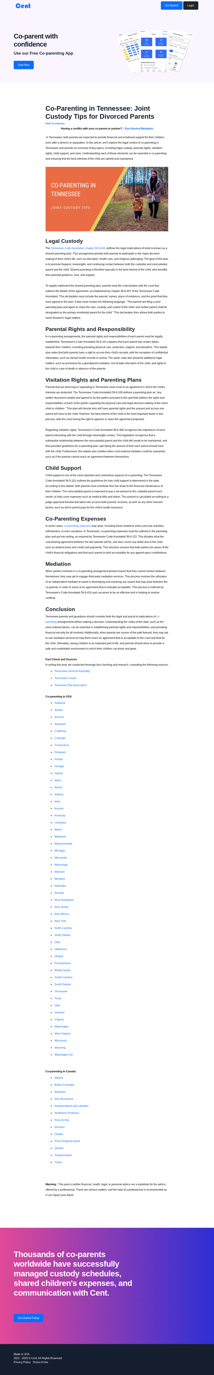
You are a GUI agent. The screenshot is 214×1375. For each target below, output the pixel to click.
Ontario (59, 1134)
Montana (60, 878)
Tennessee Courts (65, 678)
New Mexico (62, 914)
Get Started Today (28, 1318)
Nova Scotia (62, 1120)
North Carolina (63, 928)
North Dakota (62, 935)
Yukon (58, 1162)
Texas (58, 998)
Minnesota (61, 857)
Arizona (59, 717)
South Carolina (63, 977)
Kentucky (60, 815)
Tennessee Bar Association (71, 685)
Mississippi (61, 864)
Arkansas (60, 724)
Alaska (59, 710)
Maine (58, 829)
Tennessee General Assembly (72, 671)
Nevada (59, 892)
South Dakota (63, 984)
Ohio (57, 942)
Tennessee (61, 991)
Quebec (59, 1148)
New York (60, 921)
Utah (57, 1005)
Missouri (60, 871)
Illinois (58, 787)
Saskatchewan (63, 1155)
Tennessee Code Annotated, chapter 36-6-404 (78, 248)
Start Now (24, 64)
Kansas (59, 808)
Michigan (60, 850)
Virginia (59, 1019)
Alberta (59, 1077)
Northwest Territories (67, 1113)
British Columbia (64, 1084)
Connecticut (62, 745)
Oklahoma (61, 949)
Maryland (60, 836)
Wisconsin (61, 1040)
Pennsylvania (63, 963)
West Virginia (62, 1033)
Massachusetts (63, 843)
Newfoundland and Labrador (71, 1105)
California (60, 731)
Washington (62, 1026)
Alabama (60, 702)
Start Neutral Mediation (138, 128)
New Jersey (62, 907)
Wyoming (60, 1047)
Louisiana (60, 822)
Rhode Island (62, 970)
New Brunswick (64, 1098)
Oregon (59, 956)
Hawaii (59, 773)
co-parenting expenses (77, 525)
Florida (59, 759)
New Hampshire (64, 899)
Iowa (57, 801)
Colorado (60, 738)
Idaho (58, 780)
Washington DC (64, 1054)
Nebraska (60, 885)
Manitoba (60, 1091)
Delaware (60, 752)
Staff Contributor (55, 123)
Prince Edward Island (67, 1141)
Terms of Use (40, 1362)
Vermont (59, 1012)
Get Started (171, 5)
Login (190, 5)
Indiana (59, 794)
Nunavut (60, 1127)
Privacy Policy (22, 1362)
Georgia (59, 766)
